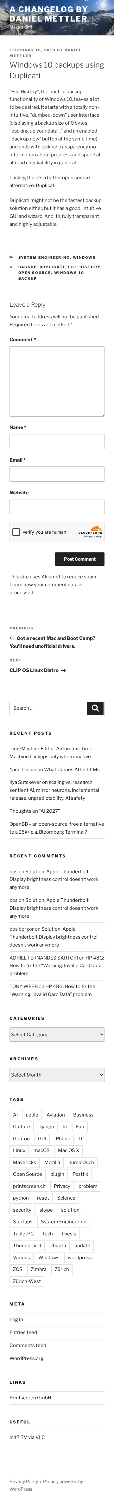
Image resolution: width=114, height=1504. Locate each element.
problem (88, 1186)
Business (83, 1115)
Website (19, 493)
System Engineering (44, 257)
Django (46, 1127)
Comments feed (28, 1345)
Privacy (62, 1186)
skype (46, 1210)
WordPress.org (26, 1358)
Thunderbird (27, 1245)
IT (81, 1139)
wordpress (80, 1257)
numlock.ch (81, 1162)
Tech (47, 1234)
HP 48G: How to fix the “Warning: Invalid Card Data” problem (57, 966)
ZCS (17, 1269)
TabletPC (23, 1234)
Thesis (68, 1234)
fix (65, 1127)
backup (27, 267)
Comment (23, 339)
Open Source (34, 272)
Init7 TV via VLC (27, 1437)
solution (70, 1210)
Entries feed (23, 1332)
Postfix (80, 1174)
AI (15, 1115)
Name (18, 427)
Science (66, 1198)
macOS (42, 1150)
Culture (21, 1127)
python (21, 1198)
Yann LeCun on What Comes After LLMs (55, 769)
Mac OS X (68, 1150)
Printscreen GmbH (30, 1398)
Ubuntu (57, 1245)
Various (21, 1257)
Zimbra (39, 1269)
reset (43, 1198)
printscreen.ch (29, 1186)
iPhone (62, 1139)
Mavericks (24, 1162)
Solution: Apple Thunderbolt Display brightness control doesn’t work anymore (54, 879)
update (82, 1245)
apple (32, 1115)
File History (84, 267)
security (22, 1210)
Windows (84, 257)
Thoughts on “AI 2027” (35, 811)
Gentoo (21, 1139)
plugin (57, 1174)
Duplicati (46, 185)
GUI (42, 1139)
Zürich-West (27, 1281)
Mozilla (52, 1162)
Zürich (62, 1269)
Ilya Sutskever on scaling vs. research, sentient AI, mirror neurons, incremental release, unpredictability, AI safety (54, 790)
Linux (19, 1150)
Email (18, 460)
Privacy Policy (24, 1481)
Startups (23, 1222)
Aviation (56, 1115)
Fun (80, 1127)
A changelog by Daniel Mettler (49, 14)
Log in (16, 1319)
